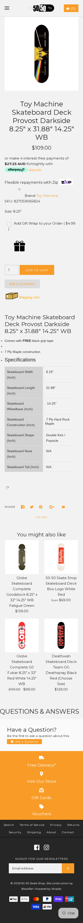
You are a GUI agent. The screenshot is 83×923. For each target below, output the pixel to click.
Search (9, 825)
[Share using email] (63, 507)
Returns (73, 825)
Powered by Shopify (48, 888)
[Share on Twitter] (31, 507)
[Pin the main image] (40, 507)
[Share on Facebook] (22, 507)
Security (15, 832)
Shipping (34, 832)
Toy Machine (47, 195)
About (51, 832)
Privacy (56, 825)
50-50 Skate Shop (33, 883)
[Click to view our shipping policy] (22, 299)
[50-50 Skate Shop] (41, 8)
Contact (68, 832)
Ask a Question (22, 284)
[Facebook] (36, 847)
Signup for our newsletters (41, 858)
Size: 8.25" (13, 211)
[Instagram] (46, 847)
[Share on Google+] (52, 507)
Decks (41, 517)
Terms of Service (32, 825)
